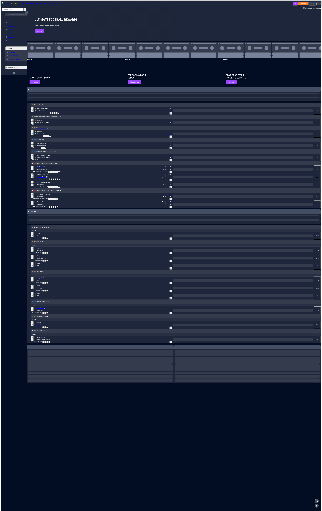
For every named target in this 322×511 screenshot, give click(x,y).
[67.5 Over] (257, 254)
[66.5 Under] (271, 303)
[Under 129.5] (231, 254)
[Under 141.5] (234, 303)
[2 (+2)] (290, 179)
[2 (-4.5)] (253, 207)
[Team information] (58, 123)
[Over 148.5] (219, 246)
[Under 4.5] (253, 135)
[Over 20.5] (222, 207)
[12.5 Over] (260, 191)
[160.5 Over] (220, 328)
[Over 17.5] (222, 191)
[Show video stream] (42, 167)
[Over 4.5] (241, 135)
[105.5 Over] (220, 315)
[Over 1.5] (241, 120)
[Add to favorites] (52, 43)
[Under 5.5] (253, 165)
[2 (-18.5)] (250, 246)
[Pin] (32, 118)
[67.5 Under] (269, 254)
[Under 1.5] (253, 120)
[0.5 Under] (310, 120)
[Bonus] (295, 4)
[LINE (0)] (29, 354)
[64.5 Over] (257, 246)
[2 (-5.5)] (253, 199)
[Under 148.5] (231, 246)
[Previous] (49, 55)
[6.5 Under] (271, 199)
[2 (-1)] (291, 120)
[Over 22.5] (222, 500)
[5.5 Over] (278, 191)
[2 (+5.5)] (250, 254)
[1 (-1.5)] (279, 394)
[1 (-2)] (278, 179)
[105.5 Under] (232, 315)
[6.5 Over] (260, 199)
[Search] (24, 9)
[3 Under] (310, 276)
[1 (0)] (279, 135)
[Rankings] (57, 194)
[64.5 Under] (269, 246)
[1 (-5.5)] (238, 254)
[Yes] (260, 120)
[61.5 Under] (288, 254)
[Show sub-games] (196, 123)
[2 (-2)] (291, 291)
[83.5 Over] (276, 246)
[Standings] (57, 123)
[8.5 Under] (271, 207)
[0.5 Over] (298, 120)
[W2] (214, 120)
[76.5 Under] (290, 303)
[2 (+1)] (291, 150)
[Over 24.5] (219, 234)
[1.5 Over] (298, 150)
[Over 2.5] (241, 150)
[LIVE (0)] (29, 100)
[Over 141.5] (222, 303)
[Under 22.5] (234, 500)
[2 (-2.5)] (250, 234)
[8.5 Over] (260, 207)
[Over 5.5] (241, 165)
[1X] (221, 120)
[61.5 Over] (276, 254)
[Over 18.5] (222, 199)
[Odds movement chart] (55, 123)
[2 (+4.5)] (250, 226)
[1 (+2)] (279, 291)
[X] (208, 120)
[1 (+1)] (279, 120)
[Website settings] (318, 3)
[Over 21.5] (219, 226)
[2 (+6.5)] (253, 191)
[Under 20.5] (234, 207)
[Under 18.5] (234, 199)
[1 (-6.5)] (241, 191)
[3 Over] (298, 276)
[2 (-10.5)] (253, 303)
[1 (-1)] (279, 150)
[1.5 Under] (310, 150)
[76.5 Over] (278, 303)
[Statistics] (52, 123)
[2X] (234, 120)
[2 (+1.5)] (291, 394)
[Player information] (59, 194)
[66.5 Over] (260, 303)
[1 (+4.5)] (241, 207)
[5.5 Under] (290, 191)
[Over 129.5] (219, 254)
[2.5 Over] (298, 135)
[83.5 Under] (288, 246)
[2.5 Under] (310, 135)
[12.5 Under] (271, 191)
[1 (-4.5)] (238, 226)
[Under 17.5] (234, 191)
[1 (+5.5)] (241, 199)
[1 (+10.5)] (241, 303)
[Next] (52, 55)
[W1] (201, 120)
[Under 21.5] (231, 226)
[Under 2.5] (253, 150)
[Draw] (55, 194)
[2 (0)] (291, 135)
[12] (227, 120)
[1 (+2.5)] (238, 234)
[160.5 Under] (232, 328)
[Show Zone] (50, 123)
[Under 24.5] (231, 234)
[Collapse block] (26, 12)
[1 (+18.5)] (238, 246)
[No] (272, 120)
